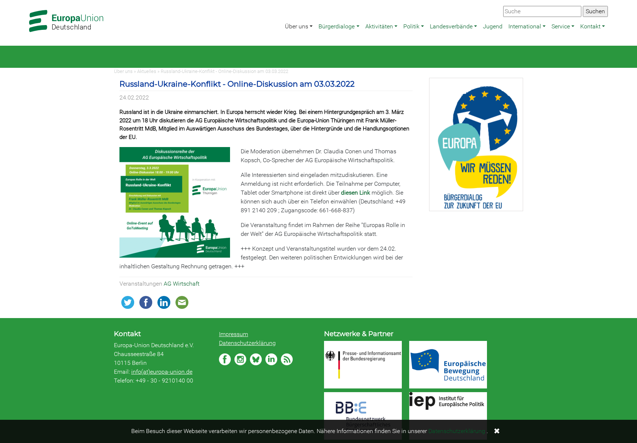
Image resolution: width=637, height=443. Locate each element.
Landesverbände (451, 26)
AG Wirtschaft (181, 283)
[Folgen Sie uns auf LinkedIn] (271, 359)
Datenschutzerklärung (247, 342)
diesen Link (355, 192)
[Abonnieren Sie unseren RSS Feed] (287, 359)
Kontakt (590, 26)
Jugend (492, 26)
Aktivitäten (379, 26)
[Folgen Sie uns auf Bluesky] (256, 359)
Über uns (296, 26)
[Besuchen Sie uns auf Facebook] (225, 359)
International (524, 26)
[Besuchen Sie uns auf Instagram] (240, 359)
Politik (411, 26)
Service (560, 26)
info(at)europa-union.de (161, 371)
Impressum (233, 334)
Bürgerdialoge (336, 26)
